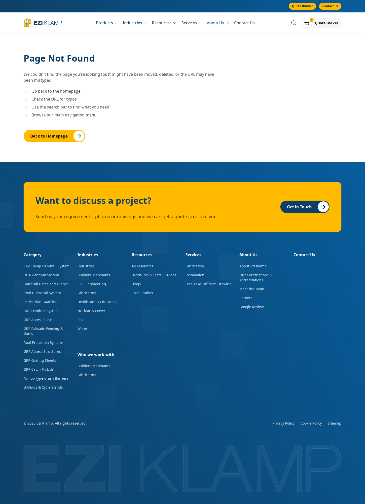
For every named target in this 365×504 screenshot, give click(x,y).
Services (189, 23)
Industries (132, 23)
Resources (162, 23)
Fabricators (86, 292)
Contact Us (330, 6)
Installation (194, 275)
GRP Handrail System (41, 310)
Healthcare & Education (97, 301)
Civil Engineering (91, 284)
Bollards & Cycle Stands (43, 387)
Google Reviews (252, 306)
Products (104, 23)
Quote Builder (302, 6)
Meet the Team (251, 289)
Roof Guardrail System (42, 292)
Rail (80, 319)
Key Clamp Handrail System (47, 266)
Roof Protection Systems (44, 342)
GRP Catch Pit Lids (39, 369)
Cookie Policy (311, 423)
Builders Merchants (93, 275)
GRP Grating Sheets (40, 360)
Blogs (136, 284)
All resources (142, 266)
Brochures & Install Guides (154, 275)
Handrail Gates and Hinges (46, 284)
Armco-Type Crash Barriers (46, 378)
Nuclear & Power (91, 310)
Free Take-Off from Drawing (208, 284)
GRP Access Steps (38, 319)
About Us (215, 23)
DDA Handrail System (41, 275)
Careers (245, 297)
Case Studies (142, 292)
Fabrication (194, 266)
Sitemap (334, 423)
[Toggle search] (294, 23)
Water (82, 328)
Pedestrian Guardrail (41, 301)
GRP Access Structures (42, 351)
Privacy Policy (283, 423)
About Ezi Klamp (253, 266)
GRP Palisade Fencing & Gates (43, 331)
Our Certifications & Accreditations (255, 277)
